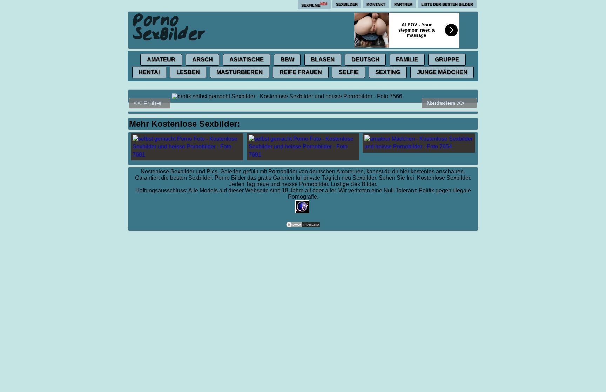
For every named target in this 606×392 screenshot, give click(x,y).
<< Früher (148, 103)
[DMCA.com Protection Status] (303, 226)
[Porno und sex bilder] (169, 27)
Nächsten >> (445, 103)
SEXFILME (314, 4)
